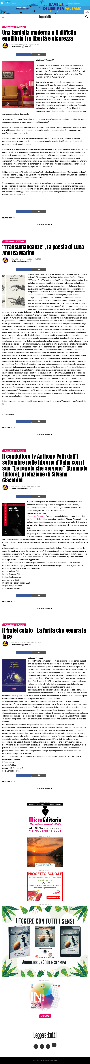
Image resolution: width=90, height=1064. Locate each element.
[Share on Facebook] (23, 54)
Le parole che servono (37, 516)
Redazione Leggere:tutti (21, 47)
